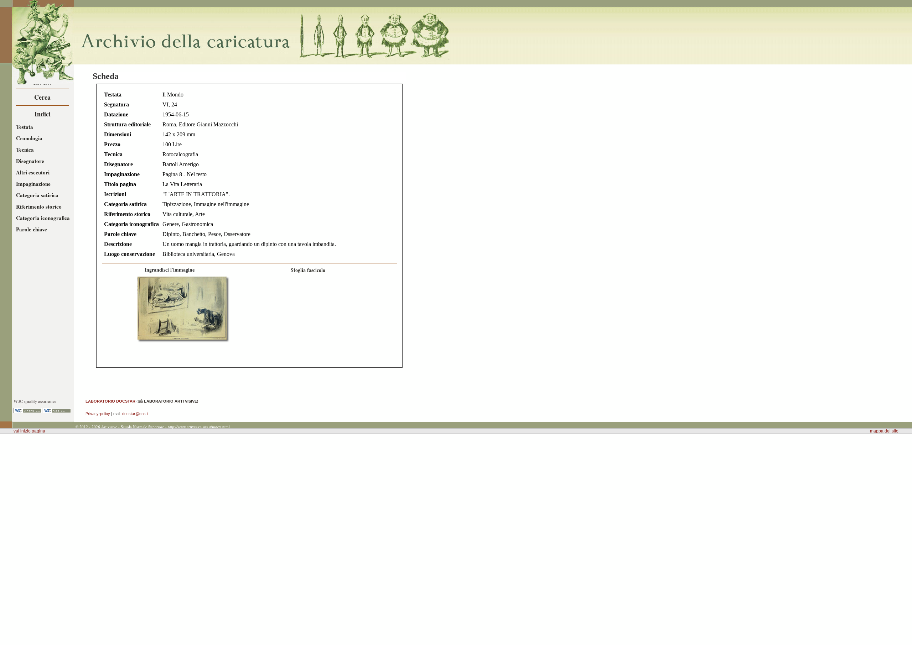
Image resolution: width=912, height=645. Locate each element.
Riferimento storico (39, 206)
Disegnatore (30, 161)
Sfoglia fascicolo (308, 270)
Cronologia (29, 138)
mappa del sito (884, 431)
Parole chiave (31, 229)
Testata (24, 127)
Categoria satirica (37, 195)
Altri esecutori (33, 172)
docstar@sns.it (135, 413)
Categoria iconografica (43, 218)
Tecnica (25, 149)
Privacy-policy (98, 413)
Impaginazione (33, 184)
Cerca (42, 97)
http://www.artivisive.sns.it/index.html (199, 426)
